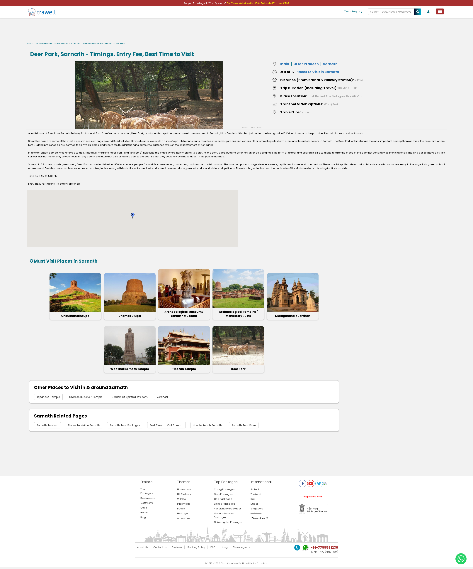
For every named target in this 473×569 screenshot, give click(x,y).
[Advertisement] (236, 31)
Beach (181, 508)
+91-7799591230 (324, 547)
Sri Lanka (256, 489)
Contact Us (160, 547)
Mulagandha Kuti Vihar (292, 316)
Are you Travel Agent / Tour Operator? (205, 3)
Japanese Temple (48, 397)
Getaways (146, 503)
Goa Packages (223, 499)
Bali (253, 499)
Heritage (182, 513)
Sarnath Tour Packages (125, 425)
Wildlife (181, 499)
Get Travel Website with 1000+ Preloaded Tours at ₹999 (258, 3)
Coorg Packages (224, 489)
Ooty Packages (223, 494)
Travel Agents (241, 547)
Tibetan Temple (184, 369)
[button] (133, 216)
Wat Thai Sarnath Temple (129, 369)
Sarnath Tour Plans (244, 425)
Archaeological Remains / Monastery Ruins (238, 314)
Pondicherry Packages (228, 508)
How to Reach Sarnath (207, 425)
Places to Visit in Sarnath (97, 43)
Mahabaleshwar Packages (224, 515)
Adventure (183, 518)
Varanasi (162, 397)
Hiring (224, 547)
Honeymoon (184, 489)
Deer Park (238, 369)
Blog (143, 517)
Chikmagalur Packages (228, 522)
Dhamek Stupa (129, 316)
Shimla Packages (224, 504)
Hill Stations (184, 494)
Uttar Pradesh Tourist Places (52, 43)
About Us (142, 547)
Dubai (254, 504)
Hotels (144, 512)
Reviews (177, 547)
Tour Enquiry (353, 11)
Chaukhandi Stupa (75, 316)
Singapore (257, 508)
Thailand (256, 494)
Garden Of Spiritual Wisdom (129, 397)
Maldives (256, 513)
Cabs (143, 507)
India (30, 43)
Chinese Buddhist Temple (86, 397)
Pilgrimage (183, 504)
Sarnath (76, 43)
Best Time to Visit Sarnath (166, 425)
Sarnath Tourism (47, 425)
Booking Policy (196, 547)
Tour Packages (146, 491)
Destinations (147, 498)
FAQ (212, 547)
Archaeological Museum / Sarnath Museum (183, 314)
